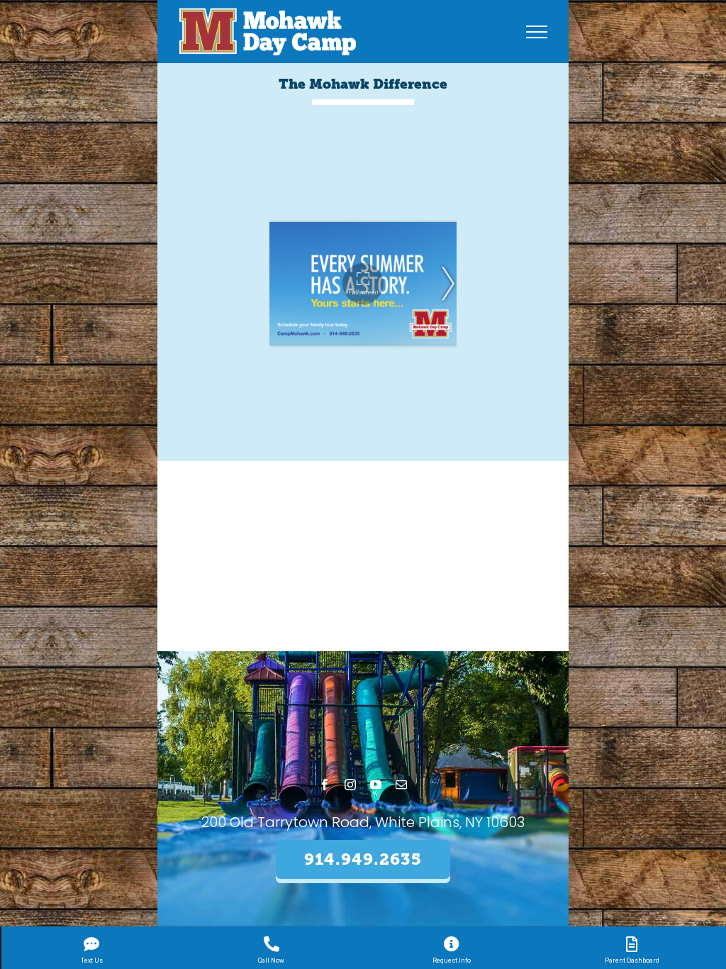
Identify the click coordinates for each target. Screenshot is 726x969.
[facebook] (324, 784)
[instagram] (350, 784)
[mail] (401, 784)
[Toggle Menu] (537, 32)
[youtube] (375, 784)
